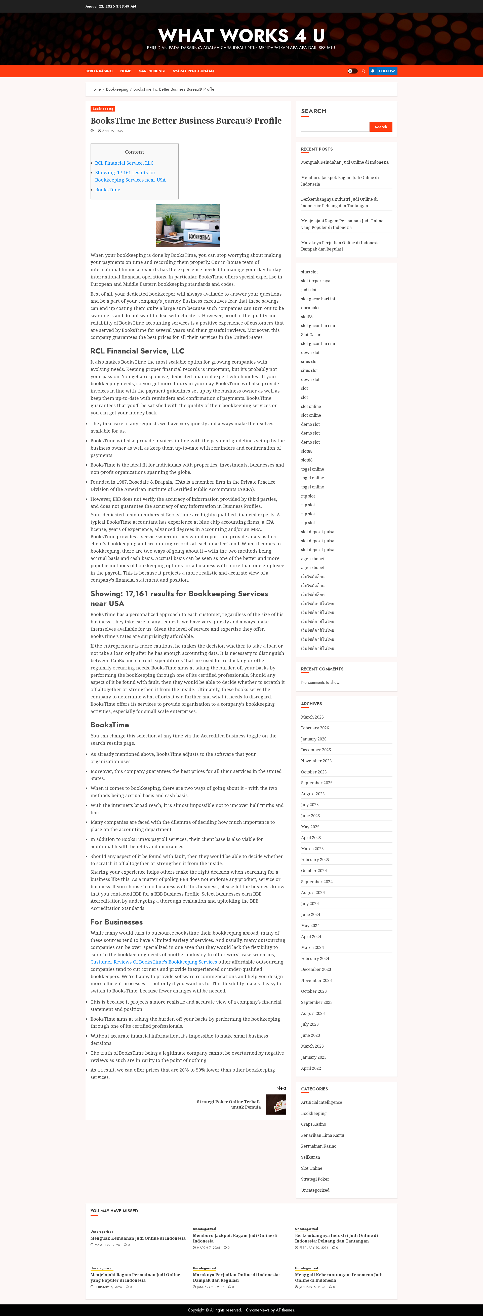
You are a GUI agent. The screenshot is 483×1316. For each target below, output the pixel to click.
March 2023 (312, 1046)
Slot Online (311, 1168)
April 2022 (311, 1068)
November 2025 (316, 761)
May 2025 (310, 827)
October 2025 (314, 772)
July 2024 (310, 903)
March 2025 (312, 848)
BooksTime (107, 190)
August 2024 (313, 892)
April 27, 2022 (113, 131)
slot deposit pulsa (317, 532)
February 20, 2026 (314, 1248)
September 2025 (317, 783)
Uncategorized (315, 1190)
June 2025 (310, 816)
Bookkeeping (103, 108)
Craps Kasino (313, 1124)
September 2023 (317, 1002)
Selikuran (310, 1157)
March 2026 (312, 717)
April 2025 (311, 837)
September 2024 (317, 881)
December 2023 (316, 969)
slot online (311, 406)
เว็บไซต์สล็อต (313, 576)
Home (125, 71)
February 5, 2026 (108, 1287)
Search (313, 110)
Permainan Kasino (318, 1146)
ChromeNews (257, 1310)
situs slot (309, 272)
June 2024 (310, 914)
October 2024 (314, 870)
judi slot (308, 290)
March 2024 (312, 947)
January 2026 (314, 739)
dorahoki (310, 307)
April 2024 (311, 936)
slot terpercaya (315, 280)
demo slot (310, 424)
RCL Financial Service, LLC (124, 163)
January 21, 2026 (210, 1287)
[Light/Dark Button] (353, 71)
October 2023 (314, 991)
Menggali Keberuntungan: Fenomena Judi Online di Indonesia (339, 1277)
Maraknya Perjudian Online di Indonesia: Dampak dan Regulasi (236, 1277)
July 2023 (310, 1024)
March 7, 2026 (208, 1248)
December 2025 (316, 750)
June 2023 (310, 1035)
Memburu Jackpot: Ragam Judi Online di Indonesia (235, 1238)
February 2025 (315, 859)
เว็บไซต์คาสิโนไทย (317, 603)
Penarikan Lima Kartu (322, 1135)
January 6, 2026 (312, 1287)
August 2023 (313, 1013)
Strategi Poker (315, 1179)
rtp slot (308, 496)
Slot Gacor (311, 334)
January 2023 (314, 1057)
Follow (387, 71)
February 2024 (315, 958)
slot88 (306, 316)
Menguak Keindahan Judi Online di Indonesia (345, 162)
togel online (312, 469)
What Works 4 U (241, 35)
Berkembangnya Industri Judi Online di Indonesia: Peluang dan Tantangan (336, 1238)
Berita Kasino (99, 71)
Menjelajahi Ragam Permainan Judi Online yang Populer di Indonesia (135, 1277)
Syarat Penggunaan (193, 71)
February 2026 (315, 728)
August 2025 (313, 794)
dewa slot (310, 352)
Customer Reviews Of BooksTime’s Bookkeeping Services (154, 962)
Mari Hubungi (152, 71)
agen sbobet (313, 558)
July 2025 (310, 804)
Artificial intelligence (321, 1102)
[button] (363, 71)
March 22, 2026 (107, 1245)
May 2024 (310, 925)
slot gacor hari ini (318, 299)
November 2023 (316, 980)
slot (304, 388)
